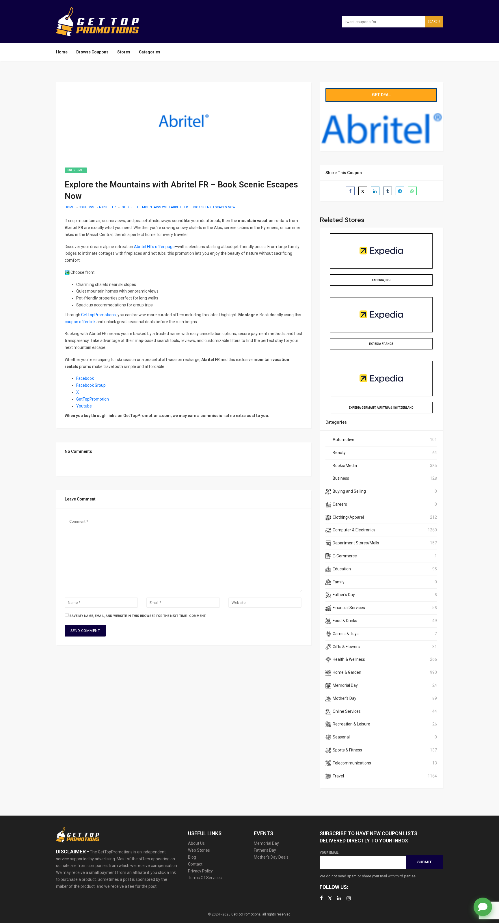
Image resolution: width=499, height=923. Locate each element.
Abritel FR (107, 207)
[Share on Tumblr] (387, 191)
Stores (123, 52)
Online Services (347, 711)
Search (434, 21)
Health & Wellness (349, 659)
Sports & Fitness (347, 750)
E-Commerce (345, 556)
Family (339, 582)
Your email (329, 853)
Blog (192, 857)
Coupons (86, 207)
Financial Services (349, 607)
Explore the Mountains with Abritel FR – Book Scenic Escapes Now (177, 207)
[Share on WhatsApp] (412, 191)
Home (62, 52)
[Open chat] (483, 907)
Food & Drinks (345, 620)
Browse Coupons (92, 52)
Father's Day (344, 594)
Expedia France (381, 343)
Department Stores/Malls (356, 543)
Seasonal (341, 737)
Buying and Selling (349, 491)
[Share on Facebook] (350, 191)
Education (342, 569)
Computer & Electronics (354, 530)
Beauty (339, 452)
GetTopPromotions (98, 314)
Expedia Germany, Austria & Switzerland (381, 407)
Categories (149, 52)
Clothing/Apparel (348, 517)
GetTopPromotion (92, 399)
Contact (195, 864)
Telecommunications (352, 763)
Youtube (84, 406)
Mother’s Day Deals (271, 857)
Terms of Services (205, 877)
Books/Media (345, 465)
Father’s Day (265, 850)
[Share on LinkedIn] (375, 191)
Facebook (85, 378)
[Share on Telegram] (400, 191)
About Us (196, 843)
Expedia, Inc (381, 280)
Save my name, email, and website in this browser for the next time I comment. (137, 616)
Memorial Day (345, 685)
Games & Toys (346, 633)
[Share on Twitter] (362, 191)
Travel (338, 776)
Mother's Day (344, 698)
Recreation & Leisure (351, 724)
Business (341, 478)
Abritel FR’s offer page (154, 246)
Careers (340, 504)
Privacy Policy (200, 871)
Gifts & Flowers (346, 646)
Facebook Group (91, 385)
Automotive (343, 439)
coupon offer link (80, 321)
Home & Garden (347, 672)
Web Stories (199, 850)
